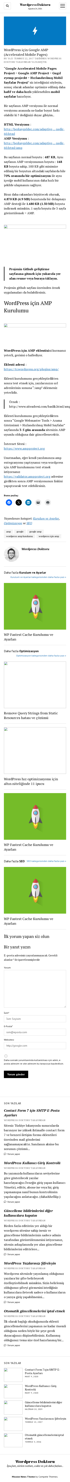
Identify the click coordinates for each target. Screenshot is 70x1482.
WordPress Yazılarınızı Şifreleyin (30, 1263)
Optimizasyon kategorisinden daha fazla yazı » (41, 655)
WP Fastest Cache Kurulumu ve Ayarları (28, 636)
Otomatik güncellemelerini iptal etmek (34, 1311)
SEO (29, 523)
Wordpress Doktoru (35, 5)
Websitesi (9, 1039)
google (20, 531)
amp (8, 531)
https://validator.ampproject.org (27, 476)
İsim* (6, 1012)
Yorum (7, 967)
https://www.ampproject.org (24, 448)
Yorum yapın (13, 1154)
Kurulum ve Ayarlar (46, 518)
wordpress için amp (49, 536)
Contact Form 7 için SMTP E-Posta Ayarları (32, 1112)
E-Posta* (8, 1026)
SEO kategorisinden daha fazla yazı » (46, 861)
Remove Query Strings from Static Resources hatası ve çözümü (31, 715)
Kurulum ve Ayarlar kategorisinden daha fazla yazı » (38, 577)
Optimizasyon (13, 523)
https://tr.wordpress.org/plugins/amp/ (31, 369)
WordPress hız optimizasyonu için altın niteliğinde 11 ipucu (31, 781)
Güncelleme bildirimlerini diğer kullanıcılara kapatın (28, 1213)
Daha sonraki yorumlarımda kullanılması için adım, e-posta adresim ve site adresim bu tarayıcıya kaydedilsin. (34, 1062)
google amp (35, 531)
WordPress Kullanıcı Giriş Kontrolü (32, 1162)
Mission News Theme (23, 1476)
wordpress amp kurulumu (19, 536)
